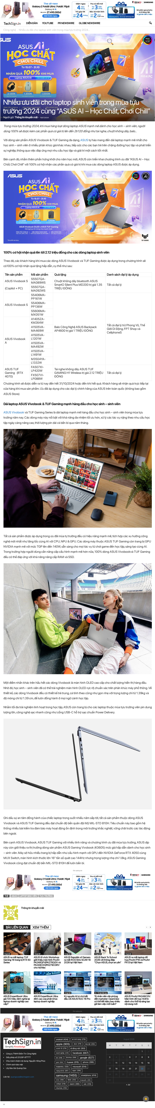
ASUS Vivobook (13, 412)
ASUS (84, 140)
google (87, 1057)
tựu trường (46, 896)
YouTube (47, 23)
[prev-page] (146, 927)
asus (14, 896)
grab (59, 1062)
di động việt (77, 1048)
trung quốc (85, 1080)
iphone (88, 1062)
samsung (66, 1075)
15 (142, 1063)
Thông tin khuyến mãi (26, 117)
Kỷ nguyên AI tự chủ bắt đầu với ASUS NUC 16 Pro (77, 997)
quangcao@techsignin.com (22, 1077)
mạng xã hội (62, 1071)
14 (136, 1063)
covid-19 (61, 1048)
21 (136, 1069)
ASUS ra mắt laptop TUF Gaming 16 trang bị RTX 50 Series (17, 960)
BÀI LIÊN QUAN (17, 927)
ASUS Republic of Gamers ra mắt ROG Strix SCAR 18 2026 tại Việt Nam (77, 960)
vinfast (61, 1084)
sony (60, 1080)
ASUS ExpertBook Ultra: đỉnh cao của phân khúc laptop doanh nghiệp (46, 999)
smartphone (88, 1075)
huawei (73, 1062)
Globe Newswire (89, 23)
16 (148, 1063)
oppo (76, 1071)
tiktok (72, 1080)
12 (123, 1063)
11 (116, 1063)
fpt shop (71, 1057)
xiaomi (75, 1084)
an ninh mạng (79, 1039)
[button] (150, 23)
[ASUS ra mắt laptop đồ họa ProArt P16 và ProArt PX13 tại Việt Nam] (138, 943)
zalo (87, 1084)
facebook (81, 1052)
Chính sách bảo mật (14, 1064)
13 (130, 1063)
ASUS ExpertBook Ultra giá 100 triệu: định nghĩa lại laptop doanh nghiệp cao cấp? (16, 1000)
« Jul (128, 1085)
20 (130, 1069)
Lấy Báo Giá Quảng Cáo (16, 1068)
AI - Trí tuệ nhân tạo (101, 993)
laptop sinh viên (28, 896)
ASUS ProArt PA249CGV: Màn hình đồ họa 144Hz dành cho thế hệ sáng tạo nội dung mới (138, 1000)
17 (110, 1069)
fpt (59, 1058)
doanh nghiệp (62, 1053)
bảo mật (90, 1044)
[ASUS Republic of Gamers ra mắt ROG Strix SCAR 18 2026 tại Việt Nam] (77, 943)
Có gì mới (7, 954)
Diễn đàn (32, 23)
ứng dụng (61, 1088)
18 (116, 1069)
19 (123, 1069)
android (62, 1039)
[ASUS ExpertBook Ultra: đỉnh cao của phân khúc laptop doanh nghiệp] (47, 982)
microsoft (80, 1066)
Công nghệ (9, 29)
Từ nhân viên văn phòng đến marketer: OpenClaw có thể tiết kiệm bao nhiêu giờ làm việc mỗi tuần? (107, 1000)
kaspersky (62, 1067)
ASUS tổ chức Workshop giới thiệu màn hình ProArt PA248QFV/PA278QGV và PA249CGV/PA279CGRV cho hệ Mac (47, 962)
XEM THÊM (41, 927)
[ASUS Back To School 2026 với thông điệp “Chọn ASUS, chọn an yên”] (108, 943)
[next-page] (150, 927)
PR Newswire (66, 23)
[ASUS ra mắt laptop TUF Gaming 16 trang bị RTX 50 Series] (17, 943)
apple (63, 1044)
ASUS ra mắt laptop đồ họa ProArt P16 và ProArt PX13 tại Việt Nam (137, 960)
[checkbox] (146, 1099)
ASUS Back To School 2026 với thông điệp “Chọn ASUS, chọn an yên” (107, 960)
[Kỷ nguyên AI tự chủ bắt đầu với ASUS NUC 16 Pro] (77, 982)
